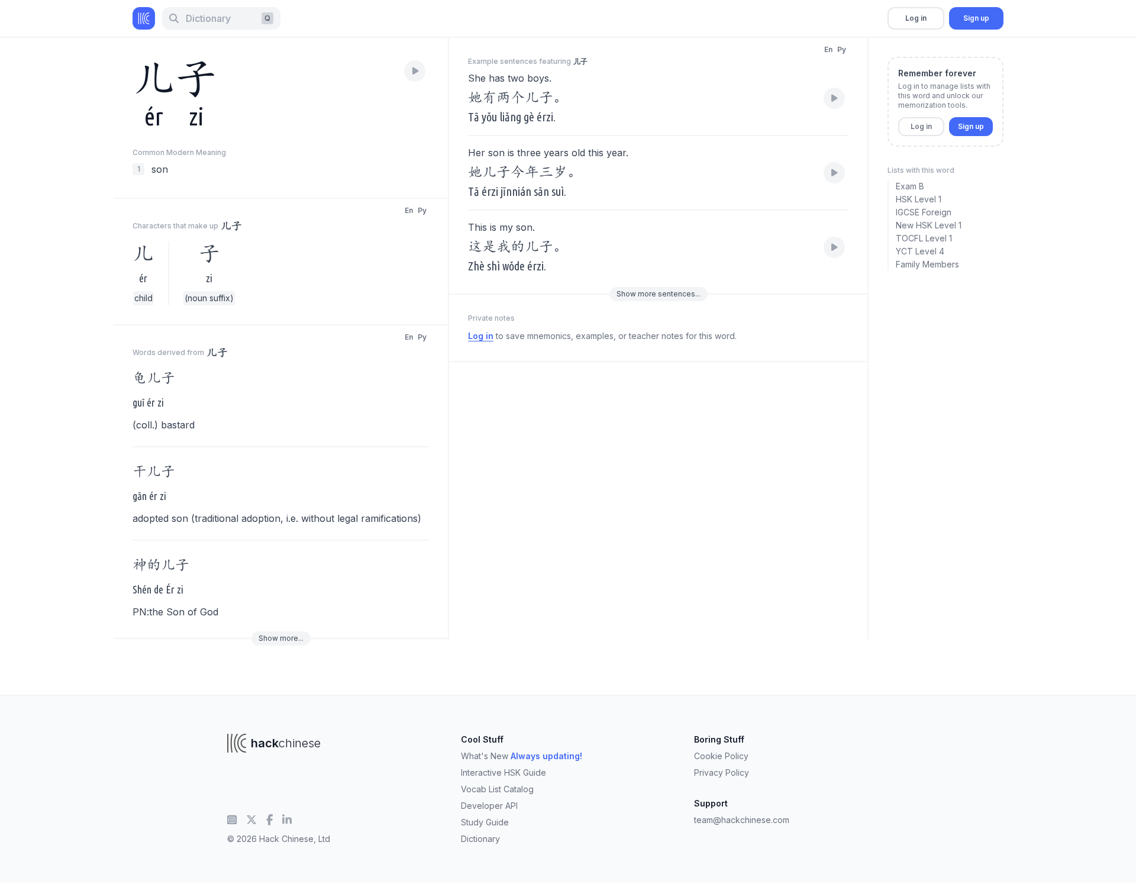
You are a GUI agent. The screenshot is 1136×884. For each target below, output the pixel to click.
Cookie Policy (721, 756)
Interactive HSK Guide (503, 772)
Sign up (976, 18)
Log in (916, 18)
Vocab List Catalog (497, 789)
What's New (521, 756)
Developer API (489, 806)
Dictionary (480, 839)
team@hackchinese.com (741, 820)
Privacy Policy (721, 772)
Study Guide (485, 822)
